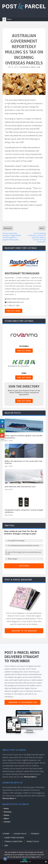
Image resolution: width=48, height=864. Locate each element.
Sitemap (5, 833)
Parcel (33, 67)
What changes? (13, 559)
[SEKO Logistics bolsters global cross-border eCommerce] (24, 429)
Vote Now (24, 566)
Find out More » (30, 777)
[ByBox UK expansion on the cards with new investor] (24, 455)
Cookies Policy (20, 833)
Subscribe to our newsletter (22, 702)
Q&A (6, 845)
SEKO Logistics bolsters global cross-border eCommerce (24, 436)
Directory (7, 812)
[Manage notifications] (5, 859)
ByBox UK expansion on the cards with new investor (23, 462)
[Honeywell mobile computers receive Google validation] (24, 504)
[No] (44, 856)
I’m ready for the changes (16, 541)
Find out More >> (9, 798)
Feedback (35, 833)
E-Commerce (25, 67)
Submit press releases (14, 837)
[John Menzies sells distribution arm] (24, 480)
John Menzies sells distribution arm (20, 486)
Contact (7, 822)
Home (6, 808)
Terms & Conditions (13, 841)
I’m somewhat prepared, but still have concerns (23, 546)
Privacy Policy (32, 841)
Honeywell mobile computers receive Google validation (24, 511)
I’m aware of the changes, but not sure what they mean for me (23, 553)
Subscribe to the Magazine (24, 631)
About (6, 818)
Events (6, 815)
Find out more (13, 311)
